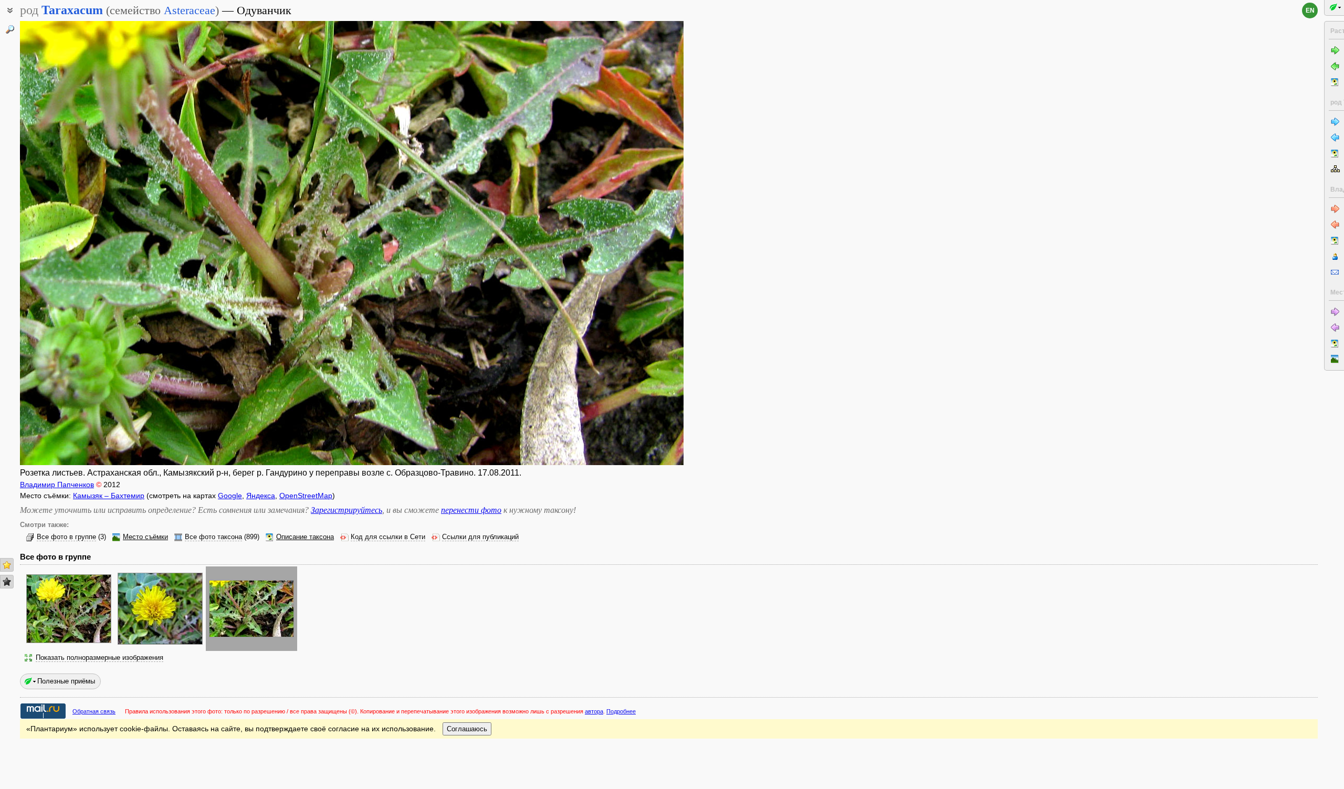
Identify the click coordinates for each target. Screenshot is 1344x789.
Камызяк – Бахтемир (108, 495)
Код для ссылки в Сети (388, 537)
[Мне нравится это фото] (7, 565)
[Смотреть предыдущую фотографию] (89, 243)
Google (230, 495)
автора (594, 711)
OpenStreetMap (305, 495)
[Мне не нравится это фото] (7, 581)
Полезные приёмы (66, 681)
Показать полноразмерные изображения (99, 657)
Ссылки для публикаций (480, 537)
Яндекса (260, 495)
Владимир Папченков (57, 484)
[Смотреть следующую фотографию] (614, 243)
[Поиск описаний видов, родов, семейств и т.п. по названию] (10, 29)
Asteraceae (189, 10)
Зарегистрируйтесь (346, 510)
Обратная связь (94, 711)
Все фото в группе (66, 537)
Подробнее (621, 711)
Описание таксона (305, 537)
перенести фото (471, 510)
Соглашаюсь (467, 729)
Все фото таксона (213, 537)
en (1310, 10)
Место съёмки (145, 537)
